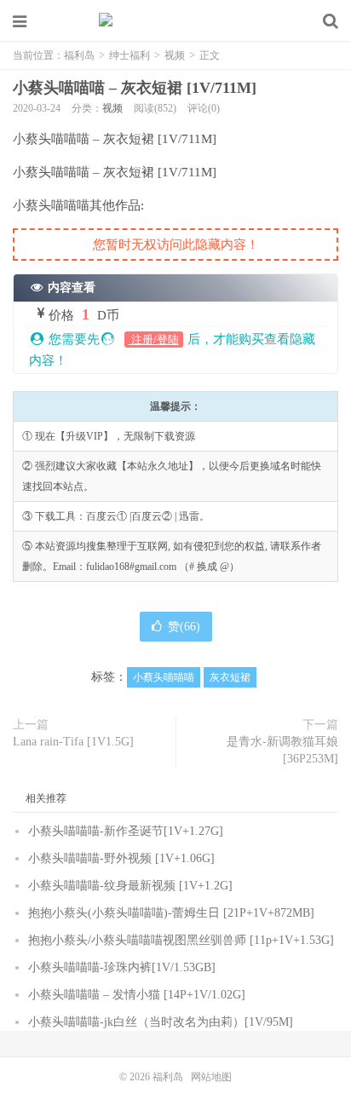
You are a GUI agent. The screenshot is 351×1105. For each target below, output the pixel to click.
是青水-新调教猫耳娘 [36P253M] (282, 750)
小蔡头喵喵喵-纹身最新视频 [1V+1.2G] (130, 885)
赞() (184, 626)
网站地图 (211, 1077)
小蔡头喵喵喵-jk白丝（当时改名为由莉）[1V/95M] (160, 1022)
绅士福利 (129, 55)
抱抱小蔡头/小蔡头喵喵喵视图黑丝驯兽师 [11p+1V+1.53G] (181, 940)
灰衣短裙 (230, 677)
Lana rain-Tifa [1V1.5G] (73, 741)
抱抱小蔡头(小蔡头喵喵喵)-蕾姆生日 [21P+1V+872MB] (171, 912)
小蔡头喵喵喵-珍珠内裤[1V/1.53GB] (122, 967)
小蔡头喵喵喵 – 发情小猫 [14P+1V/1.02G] (136, 994)
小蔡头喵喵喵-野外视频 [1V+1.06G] (121, 858)
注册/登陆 (154, 339)
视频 (174, 55)
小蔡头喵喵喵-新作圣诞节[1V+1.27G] (125, 831)
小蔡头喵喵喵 (163, 677)
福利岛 (175, 21)
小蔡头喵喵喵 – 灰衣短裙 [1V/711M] (134, 87)
